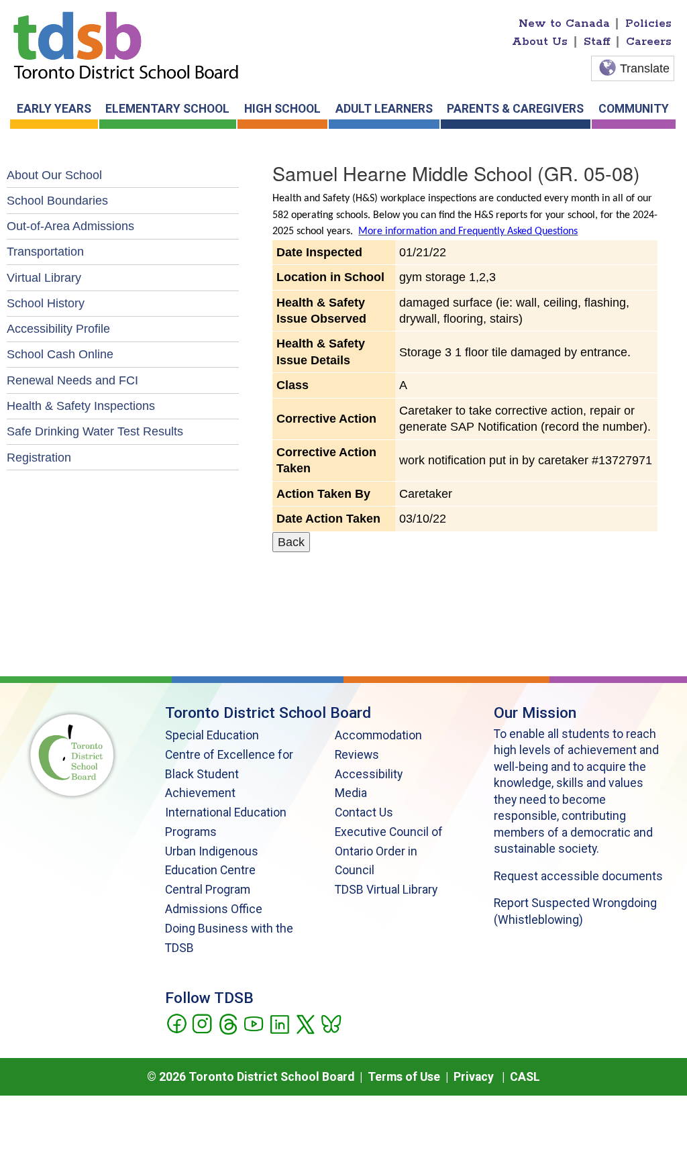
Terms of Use (404, 1077)
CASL (525, 1077)
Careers (649, 41)
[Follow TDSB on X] (305, 1023)
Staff (597, 41)
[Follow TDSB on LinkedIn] (279, 1023)
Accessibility (369, 774)
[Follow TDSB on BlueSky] (330, 1023)
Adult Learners (384, 108)
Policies (648, 23)
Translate (645, 68)
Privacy (474, 1077)
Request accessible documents (578, 876)
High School (282, 108)
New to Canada (564, 23)
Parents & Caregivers (515, 108)
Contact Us (364, 812)
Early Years (54, 108)
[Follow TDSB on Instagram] (202, 1023)
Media (351, 793)
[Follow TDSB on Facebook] (176, 1023)
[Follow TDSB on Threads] (228, 1023)
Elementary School (167, 108)
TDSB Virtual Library (386, 889)
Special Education (212, 735)
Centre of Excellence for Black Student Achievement (229, 774)
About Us (540, 41)
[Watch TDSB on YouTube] (253, 1023)
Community (633, 108)
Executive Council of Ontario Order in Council (389, 851)
